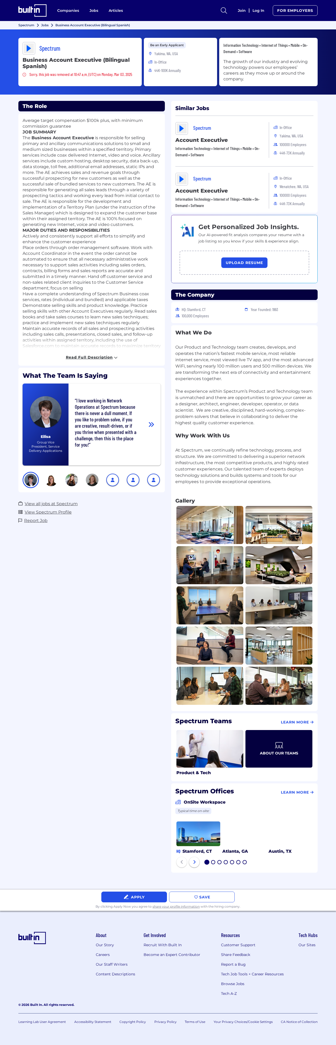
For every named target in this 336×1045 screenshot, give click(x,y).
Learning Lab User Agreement (42, 1022)
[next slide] (194, 862)
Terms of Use (195, 1022)
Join (242, 10)
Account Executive (201, 140)
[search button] (223, 10)
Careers (103, 954)
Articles (116, 10)
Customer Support (238, 945)
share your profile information (176, 906)
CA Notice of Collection (299, 1022)
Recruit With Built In (163, 945)
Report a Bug (233, 964)
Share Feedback (235, 954)
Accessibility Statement (92, 1022)
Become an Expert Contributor (172, 954)
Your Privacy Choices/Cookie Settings (243, 1022)
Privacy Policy (165, 1022)
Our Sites (307, 945)
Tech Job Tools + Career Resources (252, 974)
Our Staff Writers (112, 964)
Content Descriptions (115, 974)
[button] (31, 480)
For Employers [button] (295, 10)
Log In (258, 10)
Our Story (105, 945)
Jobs (94, 10)
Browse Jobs (232, 983)
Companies (68, 10)
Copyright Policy (132, 1022)
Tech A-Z (229, 993)
